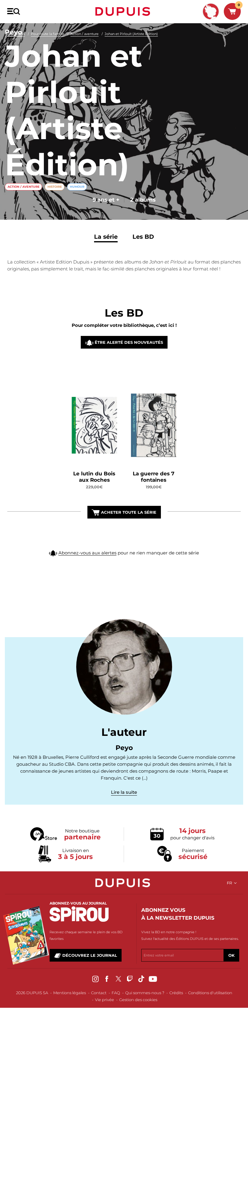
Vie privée (104, 999)
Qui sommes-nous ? (144, 992)
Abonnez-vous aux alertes (87, 553)
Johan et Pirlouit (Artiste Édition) (131, 34)
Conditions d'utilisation (210, 992)
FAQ (116, 992)
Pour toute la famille (47, 34)
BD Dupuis (16, 34)
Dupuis (124, 11)
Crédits (176, 992)
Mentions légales (69, 992)
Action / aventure (84, 34)
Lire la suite (124, 792)
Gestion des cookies (138, 999)
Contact (98, 992)
